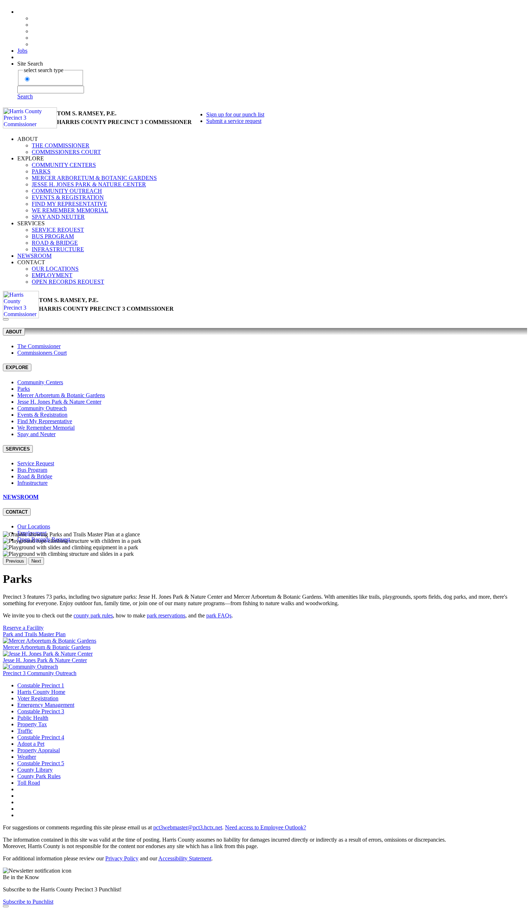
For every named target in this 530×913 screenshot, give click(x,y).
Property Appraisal (38, 750)
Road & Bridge (55, 243)
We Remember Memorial (70, 210)
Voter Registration (37, 698)
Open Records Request (68, 282)
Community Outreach (67, 191)
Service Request (58, 230)
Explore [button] (30, 158)
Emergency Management (45, 705)
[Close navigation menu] (6, 319)
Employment (52, 275)
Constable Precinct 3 (40, 711)
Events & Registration (68, 197)
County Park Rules (39, 776)
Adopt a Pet (30, 744)
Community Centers (64, 165)
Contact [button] (31, 262)
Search (25, 96)
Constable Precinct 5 (40, 763)
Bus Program (53, 236)
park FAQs (218, 615)
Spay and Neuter (58, 217)
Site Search (30, 64)
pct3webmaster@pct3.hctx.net (187, 827)
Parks (41, 171)
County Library (35, 770)
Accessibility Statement (184, 858)
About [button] (27, 139)
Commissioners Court (66, 152)
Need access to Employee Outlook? (265, 827)
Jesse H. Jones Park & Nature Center (89, 184)
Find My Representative (69, 204)
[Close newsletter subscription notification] (6, 906)
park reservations (166, 615)
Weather (26, 757)
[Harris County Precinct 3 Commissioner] (30, 117)
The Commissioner (60, 145)
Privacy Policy (121, 858)
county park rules (93, 615)
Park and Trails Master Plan (34, 634)
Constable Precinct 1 (40, 685)
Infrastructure (58, 249)
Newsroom (34, 256)
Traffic (24, 731)
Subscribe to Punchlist (28, 902)
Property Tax (32, 724)
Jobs (22, 51)
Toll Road (28, 783)
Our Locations (55, 269)
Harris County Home (41, 692)
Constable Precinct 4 (40, 737)
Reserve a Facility (23, 628)
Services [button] (31, 223)
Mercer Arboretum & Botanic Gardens (94, 178)
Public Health (32, 718)
